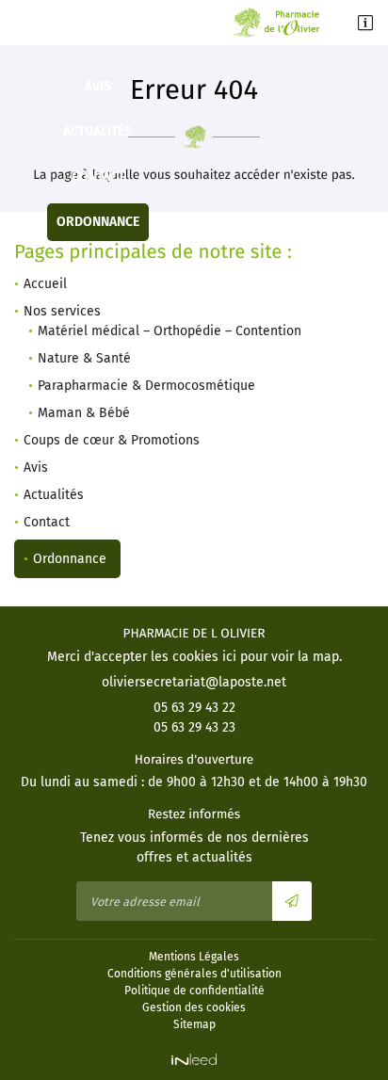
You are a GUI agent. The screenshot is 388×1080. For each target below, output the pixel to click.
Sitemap (194, 1024)
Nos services (62, 311)
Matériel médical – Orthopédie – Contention (169, 331)
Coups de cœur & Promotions (97, 41)
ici (229, 657)
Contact (98, 177)
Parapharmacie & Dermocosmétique (146, 386)
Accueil (45, 284)
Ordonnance (98, 222)
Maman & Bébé (84, 413)
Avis (98, 86)
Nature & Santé (84, 358)
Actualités (97, 131)
